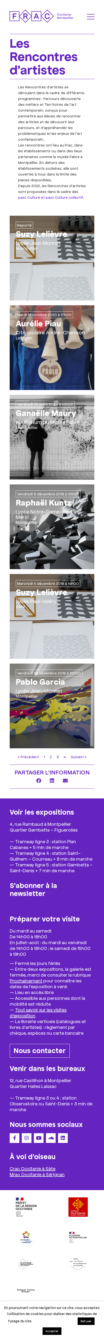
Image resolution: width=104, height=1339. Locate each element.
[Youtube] (39, 1138)
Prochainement (26, 980)
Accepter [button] (52, 1331)
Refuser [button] (86, 1321)
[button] (38, 780)
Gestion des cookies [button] (55, 1321)
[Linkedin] (63, 1138)
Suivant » (79, 756)
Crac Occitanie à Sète (32, 1168)
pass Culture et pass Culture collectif (50, 197)
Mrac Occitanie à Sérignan (37, 1174)
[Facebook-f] (14, 1138)
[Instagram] (26, 1138)
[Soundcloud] (51, 1138)
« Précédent (28, 756)
